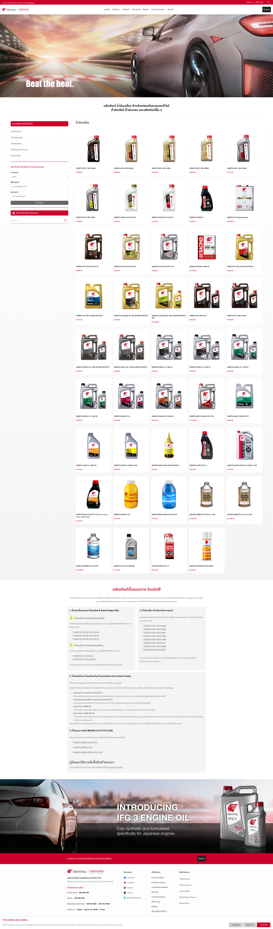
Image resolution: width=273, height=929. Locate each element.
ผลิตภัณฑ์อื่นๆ (16, 156)
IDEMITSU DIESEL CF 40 (122, 416)
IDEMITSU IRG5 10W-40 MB (161, 168)
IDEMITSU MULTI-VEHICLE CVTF (238, 416)
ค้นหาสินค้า (39, 203)
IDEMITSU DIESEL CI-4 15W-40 (200, 367)
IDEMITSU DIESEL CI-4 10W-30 (162, 367)
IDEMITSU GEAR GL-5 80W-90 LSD (125, 465)
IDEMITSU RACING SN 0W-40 (199, 266)
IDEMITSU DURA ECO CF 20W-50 (163, 416)
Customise (235, 925)
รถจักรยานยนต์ (16, 131)
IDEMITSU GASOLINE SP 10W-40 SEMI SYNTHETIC (131, 316)
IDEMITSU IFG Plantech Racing (237, 217)
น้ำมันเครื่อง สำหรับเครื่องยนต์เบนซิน (89, 618)
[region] (136, 923)
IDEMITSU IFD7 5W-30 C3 (198, 316)
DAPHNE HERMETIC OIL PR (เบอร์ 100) (202, 514)
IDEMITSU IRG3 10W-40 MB (85, 217)
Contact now (30, 3)
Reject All (249, 925)
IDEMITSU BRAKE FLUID (122, 514)
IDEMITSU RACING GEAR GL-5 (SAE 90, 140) (242, 465)
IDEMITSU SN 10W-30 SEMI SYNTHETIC (89, 316)
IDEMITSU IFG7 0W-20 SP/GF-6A (87, 266)
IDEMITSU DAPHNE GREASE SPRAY (201, 566)
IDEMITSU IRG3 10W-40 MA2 (237, 168)
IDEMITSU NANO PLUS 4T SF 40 (162, 217)
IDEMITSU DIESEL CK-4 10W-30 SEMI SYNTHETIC (92, 367)
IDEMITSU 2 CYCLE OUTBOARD (124, 566)
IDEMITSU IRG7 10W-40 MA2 (86, 168)
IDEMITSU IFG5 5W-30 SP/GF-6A (125, 266)
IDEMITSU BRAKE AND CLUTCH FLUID (164, 514)
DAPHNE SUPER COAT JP (160, 566)
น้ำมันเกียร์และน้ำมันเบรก (19, 150)
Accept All (263, 925)
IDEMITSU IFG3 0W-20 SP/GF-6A (163, 266)
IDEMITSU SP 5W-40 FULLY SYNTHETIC (240, 266)
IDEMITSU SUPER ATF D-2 (198, 465)
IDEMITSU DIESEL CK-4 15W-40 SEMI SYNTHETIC (130, 367)
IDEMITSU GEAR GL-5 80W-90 (86, 465)
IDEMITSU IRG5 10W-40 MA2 (123, 168)
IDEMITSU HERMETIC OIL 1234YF (87, 566)
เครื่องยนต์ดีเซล (16, 144)
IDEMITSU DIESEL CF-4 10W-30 (237, 367)
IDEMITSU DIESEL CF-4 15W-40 (86, 416)
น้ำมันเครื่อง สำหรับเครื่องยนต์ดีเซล (88, 645)
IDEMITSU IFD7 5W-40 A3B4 (236, 316)
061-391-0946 (104, 904)
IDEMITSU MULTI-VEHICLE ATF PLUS (202, 416)
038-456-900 (84, 893)
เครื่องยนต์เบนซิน (17, 137)
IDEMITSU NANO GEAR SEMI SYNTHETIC (165, 465)
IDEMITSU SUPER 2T (196, 217)
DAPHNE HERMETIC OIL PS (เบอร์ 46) (239, 514)
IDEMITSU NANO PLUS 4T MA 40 (125, 217)
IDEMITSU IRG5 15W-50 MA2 (199, 168)
